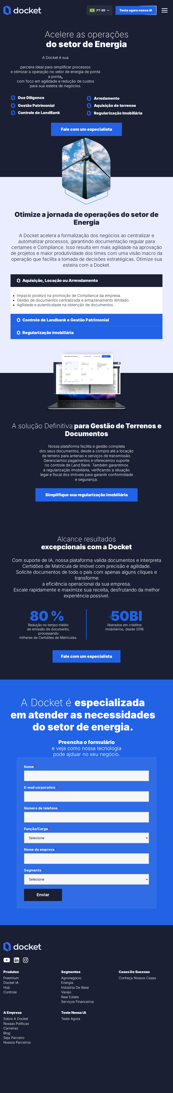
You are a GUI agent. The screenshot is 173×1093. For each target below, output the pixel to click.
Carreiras (10, 1028)
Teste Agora (70, 1019)
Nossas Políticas (16, 1023)
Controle (10, 992)
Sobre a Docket (15, 1019)
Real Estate (70, 997)
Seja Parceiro (13, 1038)
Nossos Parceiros (17, 1042)
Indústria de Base (75, 987)
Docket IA (11, 982)
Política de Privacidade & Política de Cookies (86, 1070)
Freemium (11, 978)
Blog (6, 1033)
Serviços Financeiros (77, 1001)
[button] (86, 280)
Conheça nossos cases (137, 978)
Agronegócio (71, 978)
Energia (67, 982)
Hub (6, 987)
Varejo (66, 992)
